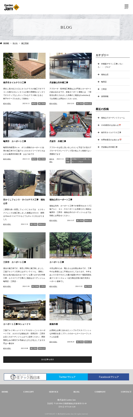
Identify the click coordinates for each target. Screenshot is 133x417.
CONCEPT (28, 392)
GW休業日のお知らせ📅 (111, 125)
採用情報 (104, 96)
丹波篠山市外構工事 (109, 147)
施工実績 (25, 43)
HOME (6, 43)
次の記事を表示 (47, 359)
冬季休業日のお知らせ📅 (111, 140)
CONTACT (126, 392)
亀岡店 (34, 103)
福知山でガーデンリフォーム (113, 118)
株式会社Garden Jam (66, 400)
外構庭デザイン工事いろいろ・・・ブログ (81, 160)
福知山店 (88, 103)
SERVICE (53, 392)
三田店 (42, 286)
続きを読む (7, 103)
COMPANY (100, 392)
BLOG (15, 43)
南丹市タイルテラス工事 (111, 132)
